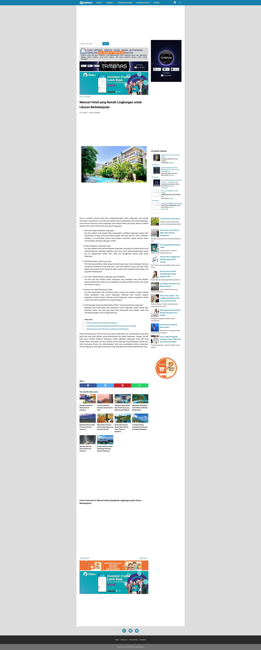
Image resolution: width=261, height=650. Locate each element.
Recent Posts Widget (155, 213)
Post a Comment (94, 112)
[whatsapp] (139, 385)
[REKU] (114, 94)
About (117, 640)
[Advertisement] (130, 22)
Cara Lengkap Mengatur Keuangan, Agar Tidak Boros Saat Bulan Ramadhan (170, 339)
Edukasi (109, 2)
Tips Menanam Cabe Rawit (170, 219)
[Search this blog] (180, 2)
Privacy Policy (133, 640)
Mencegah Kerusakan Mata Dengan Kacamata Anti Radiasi (170, 312)
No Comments (155, 164)
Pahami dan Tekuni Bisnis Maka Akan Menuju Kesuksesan (169, 232)
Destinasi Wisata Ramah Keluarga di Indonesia (102, 323)
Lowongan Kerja (143, 2)
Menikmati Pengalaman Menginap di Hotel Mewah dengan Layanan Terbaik (111, 326)
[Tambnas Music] (114, 71)
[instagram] (124, 631)
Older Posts (143, 558)
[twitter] (105, 385)
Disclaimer (143, 640)
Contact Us (124, 640)
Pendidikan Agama (125, 2)
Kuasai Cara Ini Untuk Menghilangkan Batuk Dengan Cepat (168, 273)
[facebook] (88, 385)
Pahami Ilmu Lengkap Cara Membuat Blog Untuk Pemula (170, 259)
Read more (171, 163)
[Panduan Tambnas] (114, 60)
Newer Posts (85, 558)
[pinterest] (122, 385)
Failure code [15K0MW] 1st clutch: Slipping (171, 203)
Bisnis (99, 2)
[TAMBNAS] (86, 2)
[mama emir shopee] (114, 570)
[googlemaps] (130, 631)
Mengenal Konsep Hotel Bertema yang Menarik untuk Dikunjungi (108, 329)
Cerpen (156, 2)
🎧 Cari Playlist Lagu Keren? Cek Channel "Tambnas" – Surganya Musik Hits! (171, 181)
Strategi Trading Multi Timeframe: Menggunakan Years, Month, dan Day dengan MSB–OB (170, 169)
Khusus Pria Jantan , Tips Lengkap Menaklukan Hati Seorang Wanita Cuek (169, 298)
